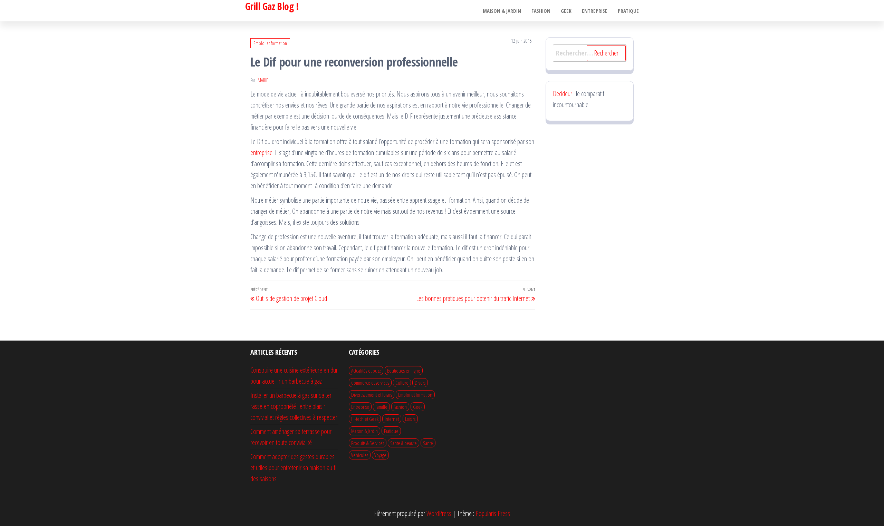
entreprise (261, 152)
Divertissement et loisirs (371, 394)
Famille (381, 406)
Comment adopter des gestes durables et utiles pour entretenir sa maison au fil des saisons (293, 467)
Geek (566, 10)
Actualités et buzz (366, 370)
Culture (402, 382)
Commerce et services (370, 382)
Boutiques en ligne (403, 370)
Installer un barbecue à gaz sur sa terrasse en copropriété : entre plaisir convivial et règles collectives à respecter (293, 406)
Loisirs (410, 418)
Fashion (540, 10)
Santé (428, 442)
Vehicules (359, 455)
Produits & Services (367, 442)
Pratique (628, 10)
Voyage (380, 455)
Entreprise (594, 10)
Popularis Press (492, 513)
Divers (420, 382)
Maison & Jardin (502, 10)
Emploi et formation (270, 43)
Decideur (562, 93)
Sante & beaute (403, 442)
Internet (392, 418)
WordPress (438, 513)
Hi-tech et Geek (364, 418)
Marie (263, 80)
